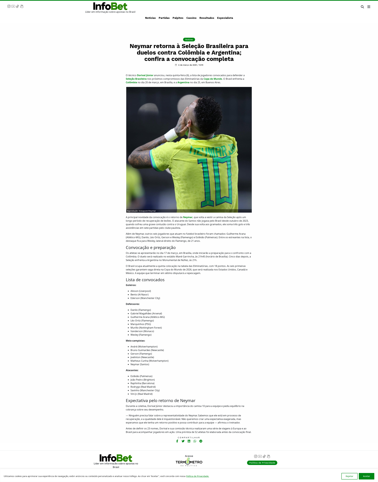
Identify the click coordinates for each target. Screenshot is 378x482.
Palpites (178, 17)
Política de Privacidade (262, 462)
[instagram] (9, 6)
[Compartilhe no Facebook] (177, 441)
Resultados (206, 17)
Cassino (191, 17)
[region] (189, 475)
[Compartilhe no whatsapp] (195, 441)
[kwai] (22, 6)
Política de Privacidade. (197, 476)
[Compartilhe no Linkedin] (189, 441)
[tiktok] (17, 6)
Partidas (164, 17)
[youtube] (13, 6)
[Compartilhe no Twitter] (183, 441)
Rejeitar (349, 476)
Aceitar (366, 476)
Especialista (225, 17)
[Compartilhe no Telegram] (201, 441)
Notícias (150, 17)
